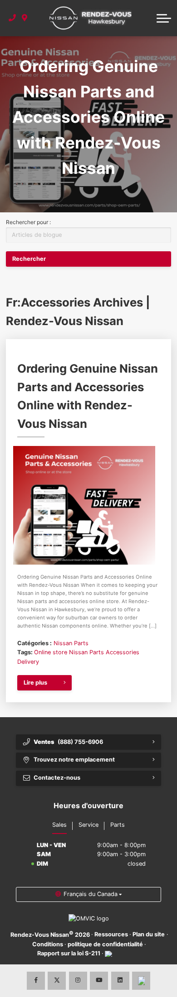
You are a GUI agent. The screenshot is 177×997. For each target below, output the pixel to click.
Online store (50, 652)
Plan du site (149, 934)
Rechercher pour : (28, 222)
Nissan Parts (71, 643)
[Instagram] (78, 981)
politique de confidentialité (105, 944)
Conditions (47, 944)
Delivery (28, 661)
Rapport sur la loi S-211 (68, 953)
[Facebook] (36, 981)
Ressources (111, 934)
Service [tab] (88, 824)
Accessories (122, 652)
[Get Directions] (24, 18)
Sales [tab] (59, 824)
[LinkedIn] (120, 981)
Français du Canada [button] (91, 894)
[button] (164, 18)
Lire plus (35, 682)
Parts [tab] (117, 824)
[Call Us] (12, 18)
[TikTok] (141, 981)
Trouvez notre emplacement (74, 759)
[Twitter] (57, 981)
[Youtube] (99, 981)
